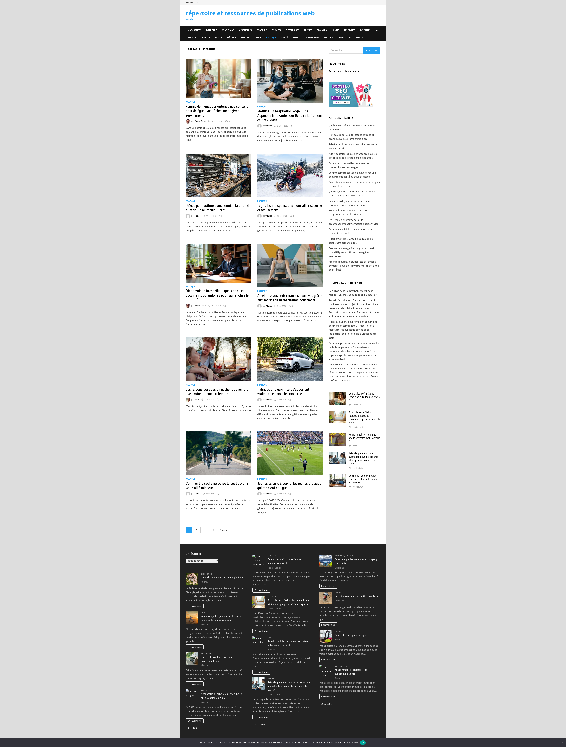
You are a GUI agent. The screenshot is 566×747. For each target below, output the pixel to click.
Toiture (328, 37)
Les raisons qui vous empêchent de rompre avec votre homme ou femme (217, 391)
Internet (246, 37)
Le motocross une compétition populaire (356, 596)
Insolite (365, 29)
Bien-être (211, 29)
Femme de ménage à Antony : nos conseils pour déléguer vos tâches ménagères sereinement (217, 110)
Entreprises (292, 29)
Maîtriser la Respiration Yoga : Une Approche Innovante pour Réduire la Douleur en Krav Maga (289, 115)
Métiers (231, 37)
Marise (269, 126)
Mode (258, 37)
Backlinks (334, 291)
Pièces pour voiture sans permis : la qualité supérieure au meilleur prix (217, 208)
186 (195, 728)
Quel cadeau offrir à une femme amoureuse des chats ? (364, 397)
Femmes (308, 29)
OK (363, 742)
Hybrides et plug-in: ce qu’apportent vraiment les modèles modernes (283, 391)
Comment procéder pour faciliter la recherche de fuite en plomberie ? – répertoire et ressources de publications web (354, 347)
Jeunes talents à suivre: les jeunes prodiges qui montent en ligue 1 (289, 485)
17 (212, 530)
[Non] (562, 742)
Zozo (197, 399)
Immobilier (349, 29)
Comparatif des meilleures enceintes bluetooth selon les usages (363, 479)
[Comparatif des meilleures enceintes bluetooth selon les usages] (337, 476)
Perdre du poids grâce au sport (351, 635)
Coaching (262, 29)
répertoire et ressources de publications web (250, 13)
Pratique (271, 37)
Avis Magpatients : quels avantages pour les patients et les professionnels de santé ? (363, 458)
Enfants (276, 29)
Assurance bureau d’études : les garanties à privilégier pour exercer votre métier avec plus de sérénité (354, 265)
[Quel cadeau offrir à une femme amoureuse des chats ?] (337, 394)
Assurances (194, 29)
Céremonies (245, 29)
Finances (322, 29)
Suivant (224, 530)
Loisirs (192, 37)
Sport (296, 37)
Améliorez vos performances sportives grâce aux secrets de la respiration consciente (289, 298)
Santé (284, 37)
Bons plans (228, 29)
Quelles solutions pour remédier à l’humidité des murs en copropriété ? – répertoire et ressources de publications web (353, 325)
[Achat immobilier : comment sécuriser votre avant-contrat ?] (337, 435)
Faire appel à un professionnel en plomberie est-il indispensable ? (352, 355)
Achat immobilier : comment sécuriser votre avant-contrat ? (364, 438)
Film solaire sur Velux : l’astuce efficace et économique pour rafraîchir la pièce (364, 417)
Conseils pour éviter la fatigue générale (222, 577)
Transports (344, 37)
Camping (205, 37)
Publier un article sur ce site (344, 71)
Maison (219, 37)
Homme (335, 29)
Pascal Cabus (200, 121)
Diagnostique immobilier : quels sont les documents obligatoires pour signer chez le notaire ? (217, 295)
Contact (361, 37)
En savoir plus (194, 605)
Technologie (311, 37)
